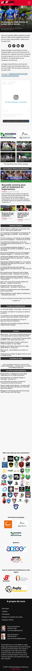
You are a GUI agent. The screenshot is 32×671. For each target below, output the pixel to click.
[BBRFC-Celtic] (4, 483)
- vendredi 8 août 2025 (16, 294)
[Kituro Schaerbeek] (27, 489)
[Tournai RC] (28, 495)
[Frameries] (4, 471)
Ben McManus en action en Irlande (14, 350)
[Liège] (22, 483)
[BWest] (16, 489)
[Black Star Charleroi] (10, 459)
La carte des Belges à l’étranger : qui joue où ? (16, 309)
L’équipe (4, 611)
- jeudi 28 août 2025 (16, 268)
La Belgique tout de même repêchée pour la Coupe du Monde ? (14, 374)
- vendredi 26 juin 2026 (15, 238)
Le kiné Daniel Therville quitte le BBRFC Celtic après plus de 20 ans (16, 339)
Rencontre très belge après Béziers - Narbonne (15, 346)
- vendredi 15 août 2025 (13, 286)
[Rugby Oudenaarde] (16, 477)
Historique (5, 608)
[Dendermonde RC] (22, 489)
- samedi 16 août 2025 (15, 282)
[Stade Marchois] (22, 477)
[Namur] (11, 465)
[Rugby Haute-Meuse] (27, 471)
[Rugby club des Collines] (16, 483)
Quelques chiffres (7, 620)
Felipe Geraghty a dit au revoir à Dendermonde (16, 354)
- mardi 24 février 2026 (15, 258)
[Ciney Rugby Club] (8, 501)
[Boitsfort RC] (5, 465)
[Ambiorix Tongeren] (10, 477)
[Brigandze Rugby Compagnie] (20, 501)
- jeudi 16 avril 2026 (15, 249)
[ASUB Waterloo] (10, 483)
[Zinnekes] (16, 507)
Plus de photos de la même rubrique (16, 164)
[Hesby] (4, 459)
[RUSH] (17, 471)
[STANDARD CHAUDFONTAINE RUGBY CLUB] (14, 501)
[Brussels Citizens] (21, 465)
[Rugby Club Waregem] (22, 471)
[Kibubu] (22, 495)
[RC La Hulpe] (26, 501)
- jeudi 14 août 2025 (15, 290)
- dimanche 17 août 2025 (16, 278)
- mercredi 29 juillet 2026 (15, 229)
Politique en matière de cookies (12, 617)
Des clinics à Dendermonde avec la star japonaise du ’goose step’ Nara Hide (16, 335)
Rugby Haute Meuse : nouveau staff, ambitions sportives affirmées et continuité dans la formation (15, 387)
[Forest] (27, 465)
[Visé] (10, 495)
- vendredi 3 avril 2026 (15, 253)
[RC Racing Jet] (28, 477)
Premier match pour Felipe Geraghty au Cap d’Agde (14, 342)
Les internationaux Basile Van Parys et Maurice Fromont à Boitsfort (13, 320)
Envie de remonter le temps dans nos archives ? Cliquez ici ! (16, 299)
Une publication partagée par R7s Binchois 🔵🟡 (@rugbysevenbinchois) (16, 121)
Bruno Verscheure (17, 28)
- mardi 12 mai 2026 (16, 243)
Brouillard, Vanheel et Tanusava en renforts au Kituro (15, 312)
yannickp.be (16, 669)
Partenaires (6, 614)
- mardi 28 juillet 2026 (15, 234)
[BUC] (4, 501)
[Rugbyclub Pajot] (22, 459)
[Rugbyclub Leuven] (5, 489)
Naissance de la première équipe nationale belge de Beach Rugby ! (15, 324)
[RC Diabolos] (27, 459)
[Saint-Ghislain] (16, 465)
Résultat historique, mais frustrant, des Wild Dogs (15, 391)
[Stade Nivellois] (4, 477)
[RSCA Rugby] (15, 495)
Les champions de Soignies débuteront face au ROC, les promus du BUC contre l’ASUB (15, 316)
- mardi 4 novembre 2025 (16, 263)
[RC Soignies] (10, 471)
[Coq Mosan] (11, 489)
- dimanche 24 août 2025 (15, 273)
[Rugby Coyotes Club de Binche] (17, 459)
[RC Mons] (28, 483)
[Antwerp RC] (4, 495)
